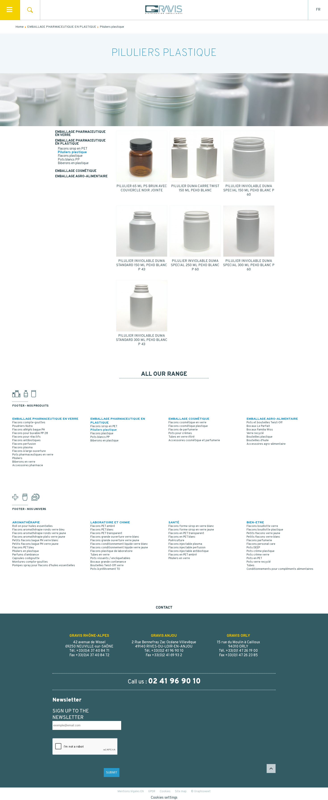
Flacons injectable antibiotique (188, 551)
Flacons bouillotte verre (262, 526)
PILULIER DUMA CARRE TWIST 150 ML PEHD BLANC (195, 188)
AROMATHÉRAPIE (26, 522)
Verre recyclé (255, 433)
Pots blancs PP (69, 160)
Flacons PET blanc (102, 530)
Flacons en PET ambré (182, 555)
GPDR (151, 791)
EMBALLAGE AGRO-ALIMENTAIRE (81, 176)
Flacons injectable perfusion (187, 547)
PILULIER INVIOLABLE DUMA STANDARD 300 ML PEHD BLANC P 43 (141, 340)
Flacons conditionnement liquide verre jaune (119, 547)
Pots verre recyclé (259, 562)
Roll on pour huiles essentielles (32, 526)
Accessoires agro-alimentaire (266, 444)
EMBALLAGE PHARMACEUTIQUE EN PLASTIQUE (80, 142)
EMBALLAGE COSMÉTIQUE (75, 171)
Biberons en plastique (73, 163)
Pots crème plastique (260, 551)
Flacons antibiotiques (26, 440)
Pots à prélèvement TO (105, 569)
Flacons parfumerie (259, 540)
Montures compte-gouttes (30, 562)
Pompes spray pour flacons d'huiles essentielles (43, 565)
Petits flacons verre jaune (263, 533)
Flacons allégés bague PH (28, 430)
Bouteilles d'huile (258, 440)
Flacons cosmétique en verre (187, 422)
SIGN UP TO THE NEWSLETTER (70, 714)
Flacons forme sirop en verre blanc (191, 526)
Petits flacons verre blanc (263, 537)
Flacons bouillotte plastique (265, 530)
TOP (271, 768)
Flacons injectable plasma (185, 544)
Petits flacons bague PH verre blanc (35, 540)
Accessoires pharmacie (27, 465)
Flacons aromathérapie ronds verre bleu (38, 530)
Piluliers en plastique (25, 551)
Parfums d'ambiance (25, 555)
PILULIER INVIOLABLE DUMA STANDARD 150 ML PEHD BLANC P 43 (141, 265)
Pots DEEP (253, 547)
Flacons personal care (261, 544)
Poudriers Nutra (22, 426)
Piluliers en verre (179, 558)
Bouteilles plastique (259, 437)
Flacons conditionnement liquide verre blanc (119, 544)
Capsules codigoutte (25, 558)
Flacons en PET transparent (186, 533)
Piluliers (17, 458)
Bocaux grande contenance (108, 562)
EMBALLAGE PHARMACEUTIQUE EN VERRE (80, 134)
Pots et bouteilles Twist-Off (264, 422)
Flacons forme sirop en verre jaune (191, 530)
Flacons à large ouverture (29, 451)
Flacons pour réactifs (26, 437)
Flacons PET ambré (102, 526)
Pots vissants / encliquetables (110, 558)
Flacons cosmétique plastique (188, 426)
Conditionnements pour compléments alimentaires (280, 569)
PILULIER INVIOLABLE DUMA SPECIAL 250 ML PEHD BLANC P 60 (195, 265)
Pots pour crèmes (180, 433)
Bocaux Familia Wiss (260, 430)
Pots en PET (254, 558)
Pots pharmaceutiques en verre (32, 455)
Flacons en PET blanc (181, 537)
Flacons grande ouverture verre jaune (114, 540)
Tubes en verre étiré (181, 437)
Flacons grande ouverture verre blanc (114, 537)
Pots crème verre (258, 555)
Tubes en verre (100, 555)
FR (318, 10)
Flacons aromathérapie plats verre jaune (38, 537)
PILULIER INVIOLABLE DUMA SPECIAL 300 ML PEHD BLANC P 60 (248, 265)
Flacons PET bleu (23, 547)
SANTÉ (173, 522)
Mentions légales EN (131, 791)
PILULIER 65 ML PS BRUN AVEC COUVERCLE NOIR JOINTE (141, 188)
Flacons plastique (70, 156)
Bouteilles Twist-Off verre (107, 565)
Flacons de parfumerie (183, 430)
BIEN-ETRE (255, 522)
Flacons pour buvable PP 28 (30, 433)
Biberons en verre (23, 462)
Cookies (165, 791)
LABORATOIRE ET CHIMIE (110, 522)
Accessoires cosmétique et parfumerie (194, 440)
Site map (181, 791)
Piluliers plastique (72, 152)
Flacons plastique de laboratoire (111, 551)
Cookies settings (164, 798)
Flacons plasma (22, 447)
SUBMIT (111, 772)
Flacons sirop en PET (72, 149)
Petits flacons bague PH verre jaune (35, 544)
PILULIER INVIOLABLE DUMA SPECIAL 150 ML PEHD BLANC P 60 (248, 190)
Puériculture (176, 540)
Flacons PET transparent (106, 533)
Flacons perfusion (24, 444)
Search (30, 10)
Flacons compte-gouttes (28, 422)
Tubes (250, 565)
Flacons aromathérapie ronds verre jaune (39, 533)
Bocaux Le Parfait (258, 426)
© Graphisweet (201, 791)
